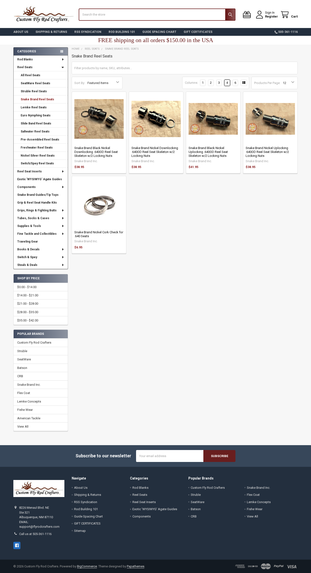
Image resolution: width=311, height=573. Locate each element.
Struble (22, 351)
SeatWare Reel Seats (35, 83)
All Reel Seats (30, 75)
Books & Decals (28, 249)
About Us (20, 32)
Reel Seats (25, 67)
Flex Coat (23, 393)
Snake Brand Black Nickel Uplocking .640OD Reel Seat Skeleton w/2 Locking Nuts (208, 152)
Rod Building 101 (122, 32)
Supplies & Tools (29, 226)
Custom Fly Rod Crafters (34, 342)
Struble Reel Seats (34, 91)
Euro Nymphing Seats (36, 115)
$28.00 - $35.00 (27, 312)
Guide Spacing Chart (159, 32)
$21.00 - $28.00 (27, 303)
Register (271, 16)
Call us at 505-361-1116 (35, 534)
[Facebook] (16, 545)
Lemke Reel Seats (34, 107)
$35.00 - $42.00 (27, 320)
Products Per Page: (267, 83)
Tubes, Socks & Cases (33, 218)
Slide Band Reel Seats (36, 123)
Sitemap (80, 531)
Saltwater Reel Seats (35, 131)
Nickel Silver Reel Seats (38, 155)
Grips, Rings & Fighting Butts (37, 210)
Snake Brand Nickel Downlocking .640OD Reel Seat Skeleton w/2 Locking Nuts (154, 152)
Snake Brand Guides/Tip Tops (38, 195)
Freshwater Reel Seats (37, 147)
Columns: (191, 83)
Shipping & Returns (51, 32)
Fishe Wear (25, 410)
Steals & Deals (27, 265)
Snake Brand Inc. (29, 384)
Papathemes (135, 566)
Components (26, 187)
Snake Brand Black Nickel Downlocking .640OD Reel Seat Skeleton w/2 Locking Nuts (96, 152)
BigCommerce (87, 566)
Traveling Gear (27, 241)
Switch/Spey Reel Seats (37, 163)
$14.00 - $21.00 (27, 295)
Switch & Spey (27, 257)
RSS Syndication (87, 32)
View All (22, 426)
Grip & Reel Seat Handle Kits (37, 202)
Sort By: (79, 83)
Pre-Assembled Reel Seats (40, 139)
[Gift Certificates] (247, 15)
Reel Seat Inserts (29, 171)
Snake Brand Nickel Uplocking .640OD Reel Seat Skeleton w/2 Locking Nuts (267, 152)
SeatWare (24, 359)
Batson (22, 368)
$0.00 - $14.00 (26, 287)
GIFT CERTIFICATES (198, 32)
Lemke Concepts (29, 401)
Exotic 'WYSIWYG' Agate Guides (39, 179)
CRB (20, 376)
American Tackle (28, 418)
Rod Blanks (25, 59)
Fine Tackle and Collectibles (37, 233)
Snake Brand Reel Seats (37, 99)
